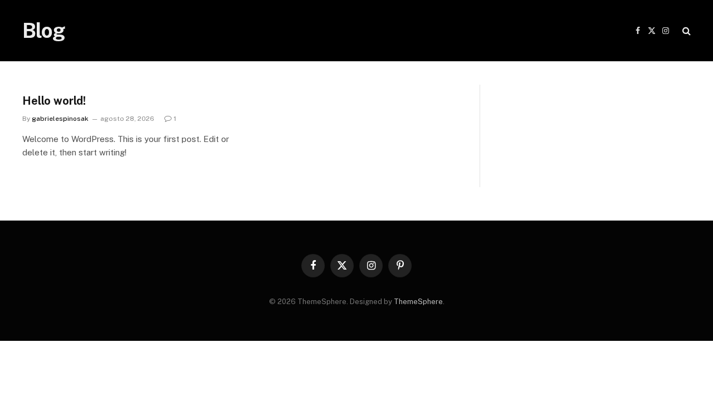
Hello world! (54, 100)
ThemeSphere (418, 301)
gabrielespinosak (60, 119)
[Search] (685, 30)
